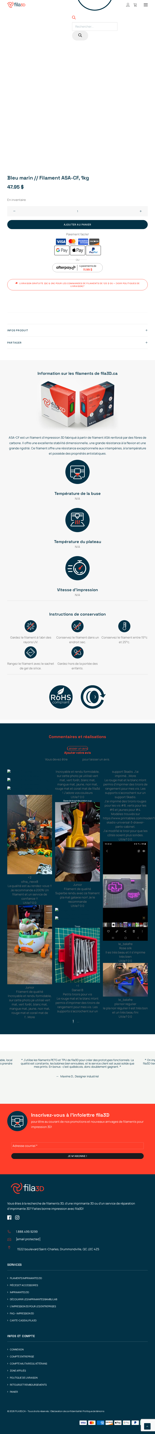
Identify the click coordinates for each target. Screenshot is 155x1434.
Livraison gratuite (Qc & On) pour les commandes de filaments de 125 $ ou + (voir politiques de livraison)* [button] (79, 285)
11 (81, 1021)
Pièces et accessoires (24, 1285)
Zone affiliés (18, 1370)
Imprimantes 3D (19, 1292)
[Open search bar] (74, 18)
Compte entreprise (22, 1356)
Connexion (17, 1349)
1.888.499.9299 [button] (27, 1231)
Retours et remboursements (28, 1384)
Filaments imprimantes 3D (26, 1278)
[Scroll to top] (147, 1426)
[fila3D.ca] (16, 5)
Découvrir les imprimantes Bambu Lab (33, 1299)
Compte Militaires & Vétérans (28, 1363)
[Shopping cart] (133, 5)
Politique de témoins (93, 1411)
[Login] (126, 5)
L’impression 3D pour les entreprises (33, 1306)
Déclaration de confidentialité (66, 1411)
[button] (145, 5)
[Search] (80, 35)
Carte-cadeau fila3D (23, 1320)
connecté (75, 759)
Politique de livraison (24, 1377)
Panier (14, 1392)
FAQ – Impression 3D (22, 1313)
